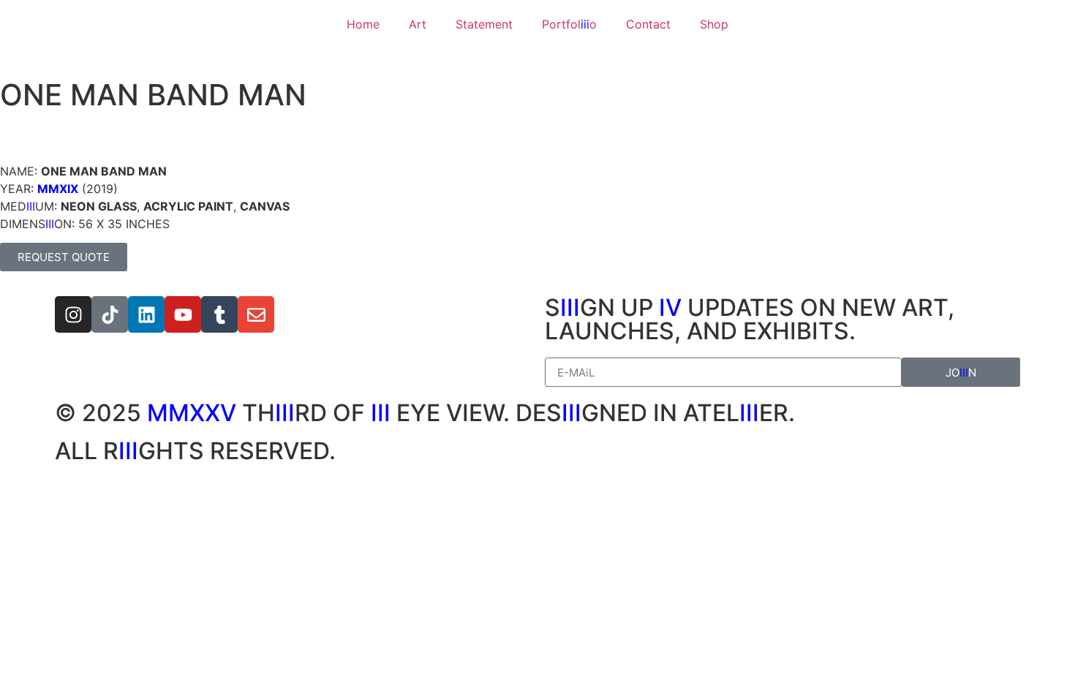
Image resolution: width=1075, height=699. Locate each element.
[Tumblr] (219, 314)
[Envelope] (256, 314)
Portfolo (569, 24)
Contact (648, 24)
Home (363, 24)
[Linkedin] (146, 314)
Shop (714, 24)
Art (417, 24)
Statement (484, 24)
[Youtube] (183, 314)
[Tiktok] (109, 314)
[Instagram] (73, 314)
